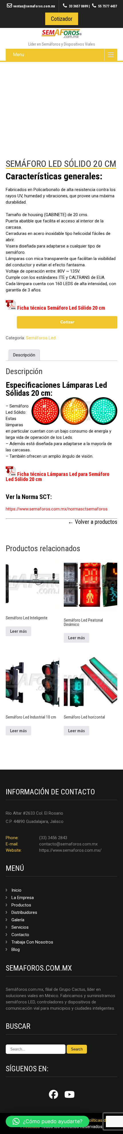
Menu (18, 54)
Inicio (16, 890)
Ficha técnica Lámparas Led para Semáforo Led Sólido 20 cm (57, 476)
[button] (47, 1121)
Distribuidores (24, 912)
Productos (21, 905)
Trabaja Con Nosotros (32, 942)
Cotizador (61, 18)
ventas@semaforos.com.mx (34, 6)
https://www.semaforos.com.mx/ (70, 850)
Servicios (20, 927)
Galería (17, 919)
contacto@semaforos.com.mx (68, 844)
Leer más (18, 631)
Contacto (20, 934)
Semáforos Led (40, 337)
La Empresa (22, 897)
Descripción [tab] (24, 355)
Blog (15, 949)
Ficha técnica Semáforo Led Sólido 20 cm (61, 308)
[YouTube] (69, 1094)
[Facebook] (53, 1094)
